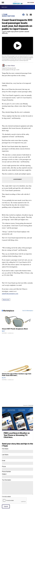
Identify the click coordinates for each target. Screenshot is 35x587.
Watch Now (30, 2)
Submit (6, 506)
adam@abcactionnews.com (10, 293)
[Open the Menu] (2, 2)
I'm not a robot (6, 496)
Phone (6, 469)
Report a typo (6, 299)
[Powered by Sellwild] (30, 405)
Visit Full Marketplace (27, 310)
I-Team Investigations (8, 15)
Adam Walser (11, 65)
